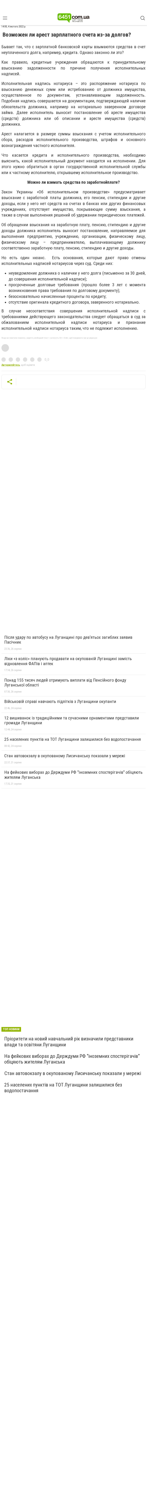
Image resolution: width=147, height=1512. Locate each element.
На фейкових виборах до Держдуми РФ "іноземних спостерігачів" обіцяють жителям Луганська (73, 775)
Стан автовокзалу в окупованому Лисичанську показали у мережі (64, 755)
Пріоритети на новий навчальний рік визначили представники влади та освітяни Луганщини (68, 1041)
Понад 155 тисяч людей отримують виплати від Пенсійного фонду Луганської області (65, 683)
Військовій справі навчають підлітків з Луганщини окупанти (60, 701)
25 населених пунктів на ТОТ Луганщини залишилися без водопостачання (72, 739)
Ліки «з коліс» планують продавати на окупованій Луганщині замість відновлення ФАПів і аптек (68, 661)
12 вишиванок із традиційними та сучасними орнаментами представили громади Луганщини (71, 720)
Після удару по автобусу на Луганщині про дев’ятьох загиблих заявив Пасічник (68, 640)
